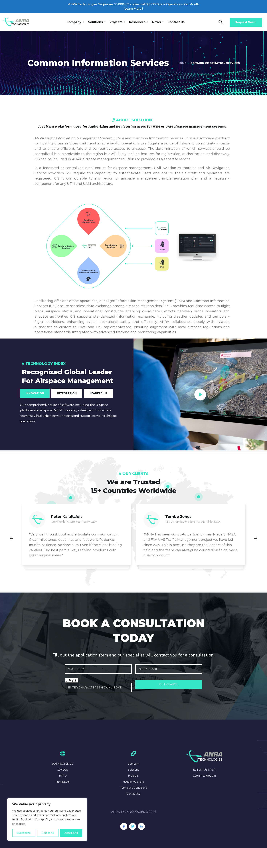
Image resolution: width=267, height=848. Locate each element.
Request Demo (245, 22)
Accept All (71, 833)
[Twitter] (132, 826)
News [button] (156, 22)
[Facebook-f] (123, 826)
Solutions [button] (95, 22)
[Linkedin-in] (141, 826)
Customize (24, 833)
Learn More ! (133, 8)
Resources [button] (137, 22)
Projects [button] (116, 22)
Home (182, 63)
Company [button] (73, 22)
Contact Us (176, 22)
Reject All (47, 833)
